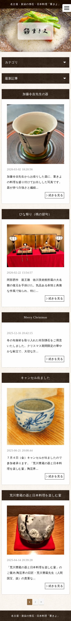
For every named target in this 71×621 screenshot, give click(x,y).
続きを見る (56, 195)
